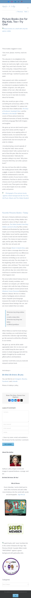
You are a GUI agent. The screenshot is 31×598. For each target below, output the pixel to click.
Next (25, 11)
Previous (20, 11)
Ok (15, 595)
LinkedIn (15, 381)
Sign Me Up (21, 494)
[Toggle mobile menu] (28, 8)
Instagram (18, 379)
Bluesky (24, 379)
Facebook (5, 381)
